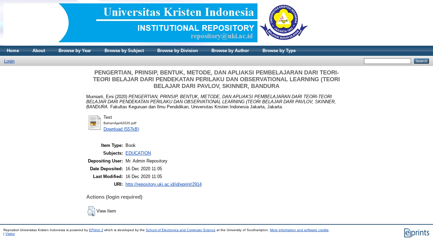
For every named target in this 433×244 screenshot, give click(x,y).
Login (9, 61)
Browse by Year (75, 50)
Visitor (10, 234)
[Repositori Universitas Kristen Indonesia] (156, 44)
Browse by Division (177, 50)
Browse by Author (230, 50)
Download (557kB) (121, 129)
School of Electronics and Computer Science (180, 230)
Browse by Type (279, 50)
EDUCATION (138, 153)
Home (13, 50)
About (38, 50)
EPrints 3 (96, 230)
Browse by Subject (124, 50)
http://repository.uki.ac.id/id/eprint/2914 (164, 184)
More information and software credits (299, 230)
